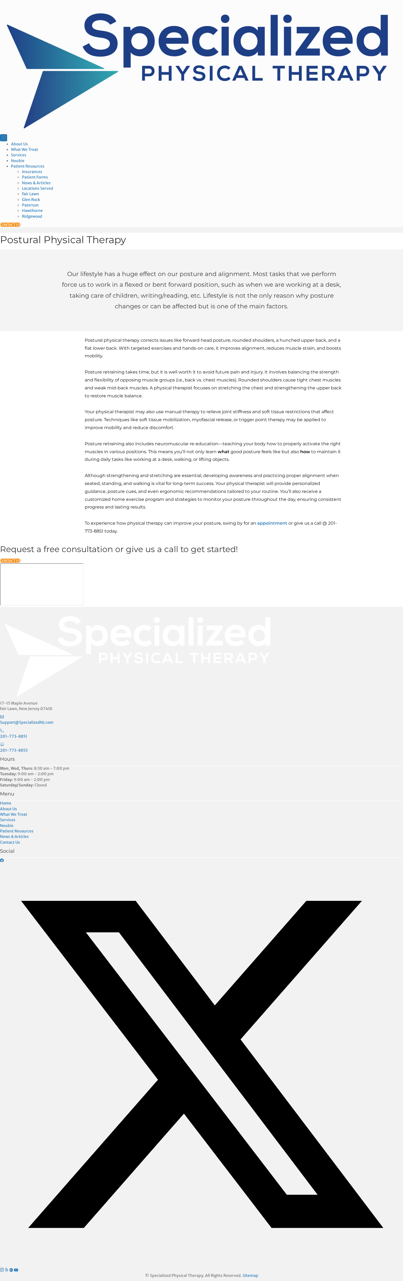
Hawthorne (32, 210)
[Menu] (3, 137)
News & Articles (36, 182)
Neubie (17, 160)
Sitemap (250, 1275)
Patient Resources (27, 166)
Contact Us (10, 842)
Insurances (32, 171)
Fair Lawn (30, 193)
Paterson (30, 205)
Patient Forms (35, 177)
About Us (19, 144)
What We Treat (24, 149)
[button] (2, 860)
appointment (272, 523)
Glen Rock (31, 199)
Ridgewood (32, 216)
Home (5, 803)
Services (18, 155)
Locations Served (37, 188)
